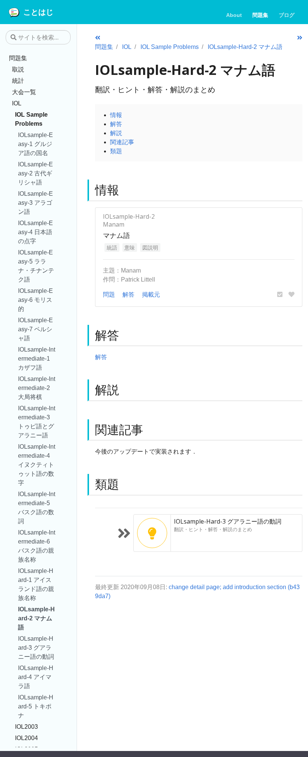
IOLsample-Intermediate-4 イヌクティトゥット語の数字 (36, 464)
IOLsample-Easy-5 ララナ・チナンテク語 (36, 265)
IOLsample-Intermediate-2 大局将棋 (36, 388)
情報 (116, 115)
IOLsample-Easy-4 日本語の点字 (35, 232)
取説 (18, 69)
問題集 (18, 58)
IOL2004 (26, 738)
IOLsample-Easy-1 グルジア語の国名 (35, 144)
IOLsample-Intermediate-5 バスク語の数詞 (36, 507)
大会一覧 (24, 92)
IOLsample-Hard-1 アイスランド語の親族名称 (36, 584)
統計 (18, 81)
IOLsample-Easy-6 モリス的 (35, 300)
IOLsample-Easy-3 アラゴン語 (35, 202)
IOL (16, 103)
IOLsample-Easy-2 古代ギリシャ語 (35, 173)
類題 (116, 151)
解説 (116, 133)
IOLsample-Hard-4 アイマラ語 (35, 677)
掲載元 (151, 294)
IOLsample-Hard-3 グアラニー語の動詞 (36, 647)
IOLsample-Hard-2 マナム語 (36, 618)
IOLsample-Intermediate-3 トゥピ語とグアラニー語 (36, 421)
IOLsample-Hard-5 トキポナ (35, 706)
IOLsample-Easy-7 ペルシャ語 (35, 329)
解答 (116, 124)
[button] (279, 294)
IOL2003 (26, 726)
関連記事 (122, 142)
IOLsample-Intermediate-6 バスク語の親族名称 (36, 545)
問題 (109, 294)
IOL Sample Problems (31, 118)
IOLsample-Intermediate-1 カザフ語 (36, 358)
